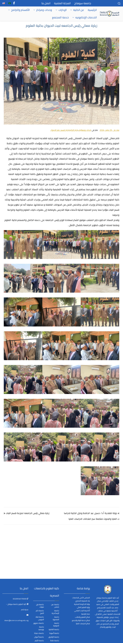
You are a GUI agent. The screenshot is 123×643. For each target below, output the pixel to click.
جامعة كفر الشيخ (40, 612)
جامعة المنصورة (56, 618)
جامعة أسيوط (54, 633)
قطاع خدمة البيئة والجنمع (81, 620)
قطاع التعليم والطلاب (82, 617)
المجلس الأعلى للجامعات (81, 597)
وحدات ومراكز (44, 10)
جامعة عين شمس (55, 605)
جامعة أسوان (39, 637)
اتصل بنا (45, 3)
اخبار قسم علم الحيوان (59, 130)
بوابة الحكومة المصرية (82, 604)
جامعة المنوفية (56, 624)
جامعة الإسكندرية (55, 612)
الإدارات (62, 10)
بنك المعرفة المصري (82, 601)
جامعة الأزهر (39, 640)
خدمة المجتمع (60, 17)
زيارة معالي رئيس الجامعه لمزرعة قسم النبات (27, 513)
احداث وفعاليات (84, 130)
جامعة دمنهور (38, 623)
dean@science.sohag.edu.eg (16, 620)
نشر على (109, 130)
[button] (71, 10)
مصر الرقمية (85, 614)
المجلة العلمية (62, 3)
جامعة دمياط (39, 633)
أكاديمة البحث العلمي (82, 610)
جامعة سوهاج (82, 3)
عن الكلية (78, 10)
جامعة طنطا (54, 640)
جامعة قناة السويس (40, 618)
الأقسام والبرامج (20, 10)
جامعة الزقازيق (53, 637)
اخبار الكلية (73, 130)
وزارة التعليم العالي (83, 607)
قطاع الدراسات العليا (83, 623)
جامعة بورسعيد (41, 628)
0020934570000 (20, 598)
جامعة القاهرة (54, 629)
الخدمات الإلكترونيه (86, 17)
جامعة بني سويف (40, 605)
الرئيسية (92, 10)
